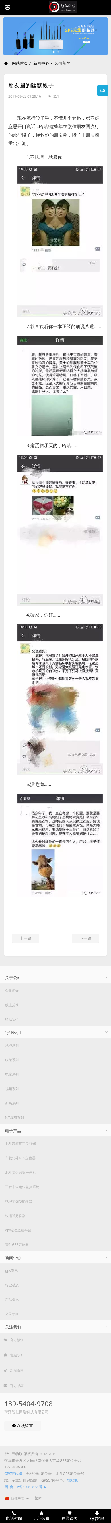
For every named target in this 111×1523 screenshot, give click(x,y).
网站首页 (19, 63)
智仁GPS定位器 (17, 1244)
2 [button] (58, 52)
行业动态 (12, 1285)
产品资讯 (12, 1299)
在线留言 (24, 1425)
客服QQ (15, 1355)
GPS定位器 (13, 1473)
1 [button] (54, 52)
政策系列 (12, 1059)
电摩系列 (12, 1074)
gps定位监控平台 (18, 1230)
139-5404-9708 (28, 1403)
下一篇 (85, 938)
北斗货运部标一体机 (20, 1172)
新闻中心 (41, 63)
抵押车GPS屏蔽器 (18, 1201)
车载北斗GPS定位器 (20, 1158)
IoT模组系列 (14, 1117)
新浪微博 (16, 1370)
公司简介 (12, 990)
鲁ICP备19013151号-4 (28, 1486)
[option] (55, 36)
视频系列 (12, 1088)
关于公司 (13, 977)
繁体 (38, 1498)
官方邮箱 (16, 1385)
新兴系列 (12, 1103)
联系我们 (12, 1019)
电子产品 (13, 1130)
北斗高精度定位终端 (20, 1143)
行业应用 (13, 1032)
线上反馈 (12, 1005)
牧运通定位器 (15, 1215)
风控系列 (12, 1045)
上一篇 (26, 938)
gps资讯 (11, 1270)
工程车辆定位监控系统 (22, 1186)
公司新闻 (63, 63)
